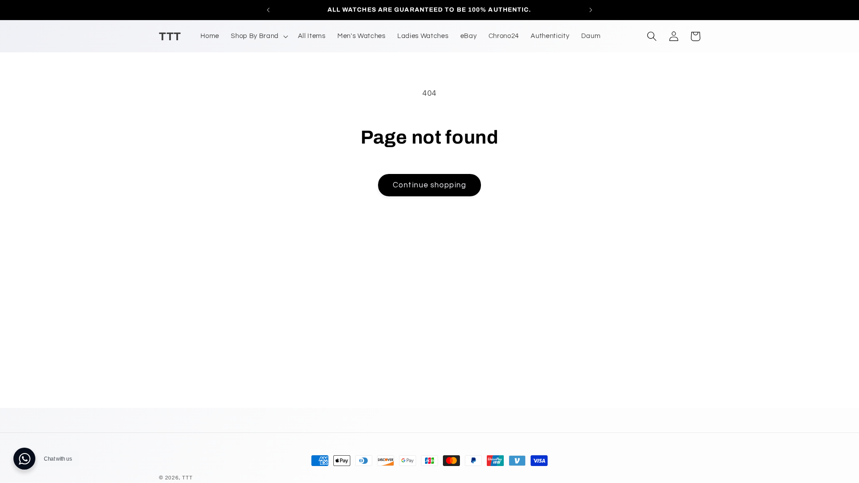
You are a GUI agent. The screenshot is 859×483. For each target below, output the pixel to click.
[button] (258, 36)
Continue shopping (429, 185)
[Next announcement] (591, 10)
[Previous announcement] (268, 10)
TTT (187, 478)
